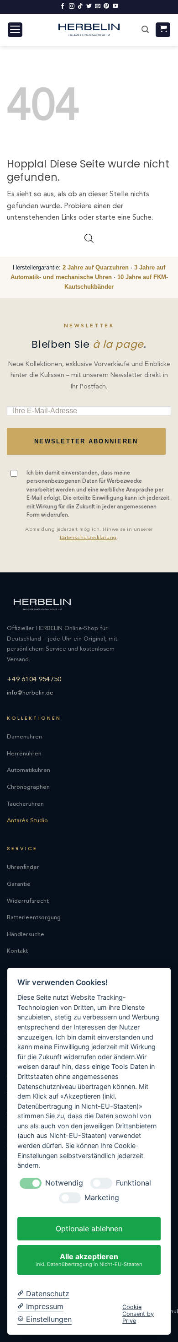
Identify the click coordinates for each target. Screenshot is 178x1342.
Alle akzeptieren (89, 1259)
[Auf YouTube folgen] (115, 6)
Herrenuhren (24, 754)
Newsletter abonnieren (86, 441)
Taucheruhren (25, 804)
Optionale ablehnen (89, 1228)
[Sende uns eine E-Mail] (97, 6)
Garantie (19, 884)
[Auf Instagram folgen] (71, 6)
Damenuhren (24, 737)
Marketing (101, 1197)
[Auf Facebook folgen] (62, 6)
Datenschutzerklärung (88, 537)
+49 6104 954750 (34, 679)
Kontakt (17, 951)
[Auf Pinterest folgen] (106, 6)
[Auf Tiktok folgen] (80, 6)
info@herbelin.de (30, 693)
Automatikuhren (28, 770)
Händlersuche (25, 935)
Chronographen (28, 787)
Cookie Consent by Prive (138, 1314)
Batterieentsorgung (34, 918)
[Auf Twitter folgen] (89, 6)
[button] (15, 30)
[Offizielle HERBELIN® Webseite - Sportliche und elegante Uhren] (89, 29)
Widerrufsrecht (28, 901)
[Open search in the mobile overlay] (89, 238)
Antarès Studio (27, 821)
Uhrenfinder (23, 867)
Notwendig (64, 1183)
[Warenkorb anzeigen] (163, 30)
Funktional (133, 1183)
